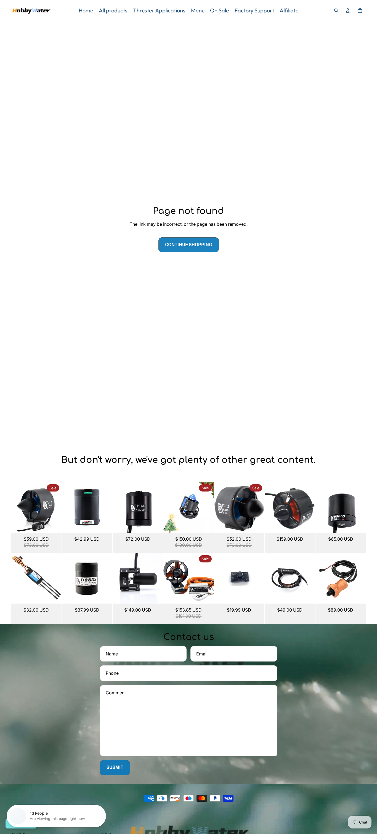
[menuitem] (86, 10)
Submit (115, 767)
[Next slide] (57, 507)
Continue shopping (188, 244)
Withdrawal (21, 823)
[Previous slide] (15, 507)
